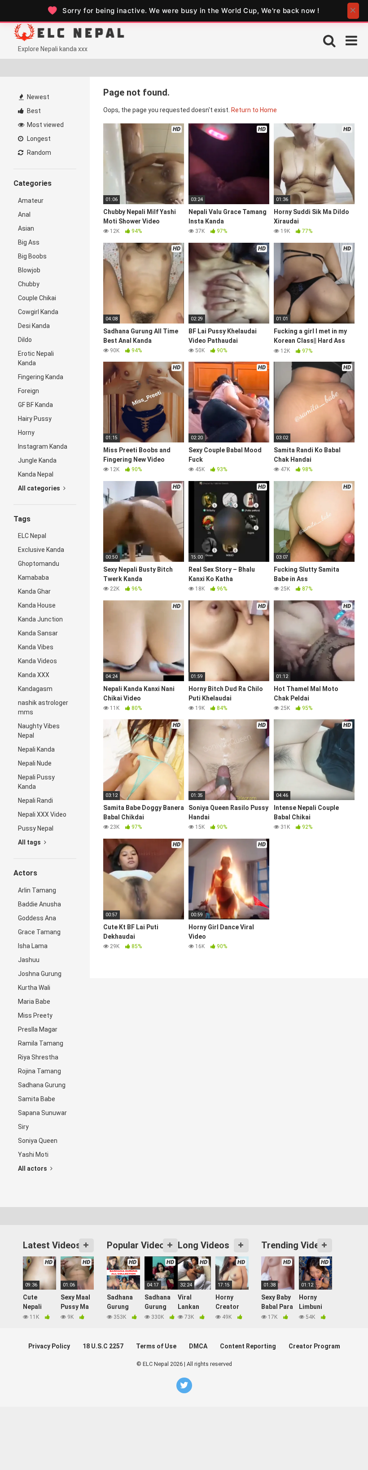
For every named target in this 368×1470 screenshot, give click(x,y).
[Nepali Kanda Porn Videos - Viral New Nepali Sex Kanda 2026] (80, 33)
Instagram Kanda (42, 446)
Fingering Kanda (40, 377)
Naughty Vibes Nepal (39, 730)
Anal (24, 214)
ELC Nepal (32, 535)
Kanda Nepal (35, 474)
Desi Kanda (34, 325)
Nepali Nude (35, 763)
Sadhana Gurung (42, 1085)
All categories (39, 488)
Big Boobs (32, 256)
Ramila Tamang (40, 1043)
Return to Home (254, 110)
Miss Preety (35, 1015)
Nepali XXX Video (42, 814)
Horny (26, 432)
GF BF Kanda (35, 404)
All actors (33, 1168)
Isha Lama (33, 945)
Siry (23, 1126)
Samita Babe (36, 1098)
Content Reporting (248, 1346)
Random (38, 152)
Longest (38, 138)
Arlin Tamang (37, 890)
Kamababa (33, 577)
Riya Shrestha (38, 1057)
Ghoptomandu (38, 563)
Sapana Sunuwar (42, 1112)
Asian (26, 228)
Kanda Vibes (35, 647)
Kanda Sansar (38, 633)
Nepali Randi (35, 800)
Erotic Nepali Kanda (36, 358)
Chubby (28, 284)
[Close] (353, 11)
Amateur (31, 200)
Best (33, 110)
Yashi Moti (33, 1154)
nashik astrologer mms (43, 707)
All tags (30, 842)
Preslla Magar (37, 1029)
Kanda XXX (33, 674)
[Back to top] (338, 1443)
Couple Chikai (37, 298)
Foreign (28, 390)
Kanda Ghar (34, 591)
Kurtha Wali (34, 987)
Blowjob (29, 270)
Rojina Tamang (39, 1071)
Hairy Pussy (35, 418)
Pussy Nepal (35, 828)
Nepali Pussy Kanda (36, 782)
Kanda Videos (37, 661)
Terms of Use (156, 1346)
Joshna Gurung (39, 973)
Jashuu (28, 959)
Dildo (25, 339)
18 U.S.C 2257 (103, 1346)
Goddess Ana (37, 918)
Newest (37, 97)
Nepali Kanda (36, 749)
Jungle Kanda (37, 460)
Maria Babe (34, 1001)
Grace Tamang (39, 932)
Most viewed (45, 124)
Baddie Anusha (39, 904)
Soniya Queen (37, 1140)
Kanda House (37, 605)
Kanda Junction (40, 619)
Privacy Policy (49, 1346)
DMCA (198, 1346)
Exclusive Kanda (41, 549)
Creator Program (314, 1346)
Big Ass (28, 242)
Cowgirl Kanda (38, 311)
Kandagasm (35, 688)
